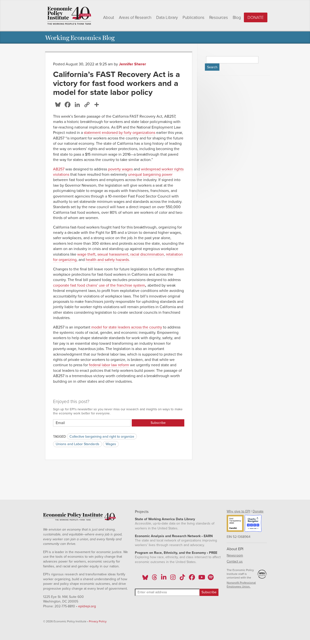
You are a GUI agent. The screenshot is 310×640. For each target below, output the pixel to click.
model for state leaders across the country (126, 327)
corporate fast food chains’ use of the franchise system (99, 285)
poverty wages (120, 169)
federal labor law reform (109, 365)
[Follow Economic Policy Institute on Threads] (154, 578)
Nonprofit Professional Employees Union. (241, 584)
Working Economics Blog (80, 37)
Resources (218, 17)
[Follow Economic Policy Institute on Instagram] (173, 578)
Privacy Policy (98, 621)
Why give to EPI (238, 511)
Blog (237, 17)
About (108, 17)
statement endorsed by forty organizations (119, 132)
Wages (111, 444)
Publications (193, 17)
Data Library (167, 17)
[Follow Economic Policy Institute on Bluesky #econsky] (145, 578)
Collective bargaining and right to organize (102, 436)
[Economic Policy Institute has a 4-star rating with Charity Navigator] (253, 524)
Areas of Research (135, 17)
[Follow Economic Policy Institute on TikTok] (182, 578)
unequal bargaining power (150, 174)
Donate (256, 17)
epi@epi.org (87, 606)
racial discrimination (147, 254)
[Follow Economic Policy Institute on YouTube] (201, 578)
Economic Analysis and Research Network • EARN (174, 536)
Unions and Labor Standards (77, 444)
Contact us (235, 561)
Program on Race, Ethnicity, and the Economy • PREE (176, 553)
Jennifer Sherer (132, 64)
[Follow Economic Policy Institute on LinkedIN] (164, 578)
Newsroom (235, 555)
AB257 (58, 169)
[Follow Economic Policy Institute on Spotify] (210, 578)
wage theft (86, 254)
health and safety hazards (107, 259)
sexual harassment (112, 254)
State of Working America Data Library (165, 519)
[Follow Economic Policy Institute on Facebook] (191, 578)
